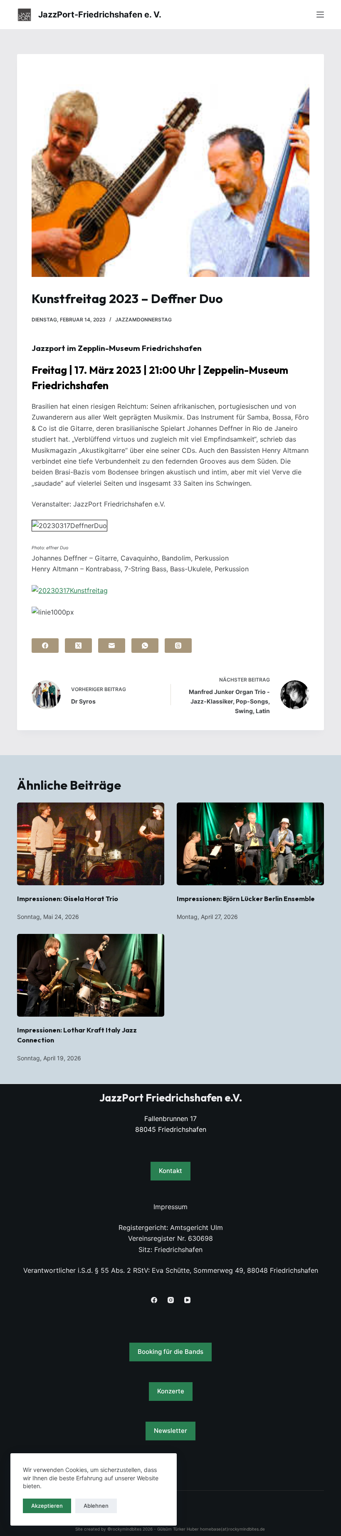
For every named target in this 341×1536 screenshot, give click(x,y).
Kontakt (170, 1171)
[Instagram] (171, 1300)
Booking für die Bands (170, 1352)
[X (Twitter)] (78, 645)
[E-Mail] (111, 645)
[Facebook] (45, 645)
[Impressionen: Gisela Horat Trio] (90, 844)
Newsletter (170, 1431)
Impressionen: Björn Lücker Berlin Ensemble (246, 898)
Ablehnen (96, 1505)
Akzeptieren (47, 1505)
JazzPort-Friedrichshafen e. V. (99, 15)
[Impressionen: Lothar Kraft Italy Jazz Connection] (90, 975)
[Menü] (320, 14)
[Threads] (178, 645)
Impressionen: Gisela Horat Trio (67, 898)
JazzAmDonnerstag (143, 319)
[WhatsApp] (144, 645)
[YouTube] (187, 1300)
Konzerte (170, 1391)
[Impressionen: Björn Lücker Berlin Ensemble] (250, 844)
